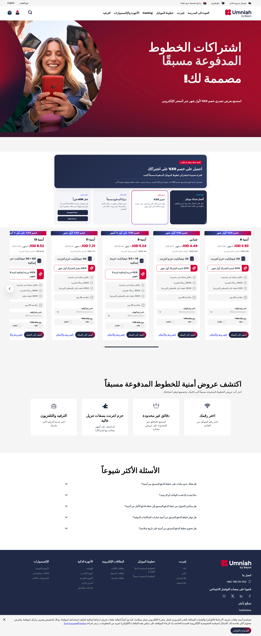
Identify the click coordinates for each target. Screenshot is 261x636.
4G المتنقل (181, 583)
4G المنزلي (181, 578)
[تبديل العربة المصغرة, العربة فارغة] (9, 12)
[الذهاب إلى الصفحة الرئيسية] (236, 13)
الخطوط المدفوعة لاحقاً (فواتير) (144, 570)
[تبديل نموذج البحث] (30, 12)
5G (184, 568)
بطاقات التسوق (117, 573)
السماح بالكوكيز (241, 630)
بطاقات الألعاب (117, 568)
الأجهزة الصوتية (42, 568)
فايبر (184, 573)
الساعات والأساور (85, 588)
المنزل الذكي (87, 583)
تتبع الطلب (23, 3)
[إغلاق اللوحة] (4, 619)
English (10, 3)
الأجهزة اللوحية (86, 578)
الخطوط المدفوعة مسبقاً (144, 576)
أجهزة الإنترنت (86, 573)
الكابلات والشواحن (41, 573)
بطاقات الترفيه (117, 578)
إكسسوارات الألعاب (40, 578)
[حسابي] (17, 12)
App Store (72, 218)
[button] (9, 288)
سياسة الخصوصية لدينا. (74, 623)
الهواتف (89, 568)
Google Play (72, 212)
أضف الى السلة (239, 335)
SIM (240, 321)
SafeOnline (245, 610)
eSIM (219, 321)
